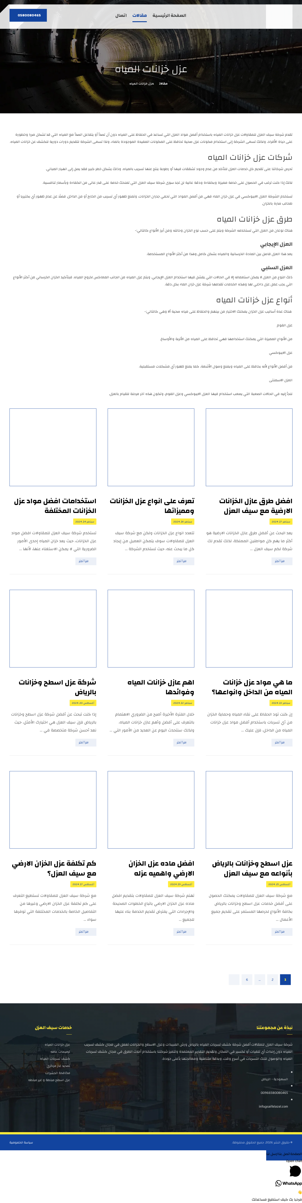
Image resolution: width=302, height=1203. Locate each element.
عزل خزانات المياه (57, 1045)
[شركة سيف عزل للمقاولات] (280, 16)
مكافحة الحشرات (57, 1073)
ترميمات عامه (60, 1052)
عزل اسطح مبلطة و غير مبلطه (49, 1080)
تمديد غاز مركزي (58, 1066)
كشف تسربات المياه (55, 1059)
